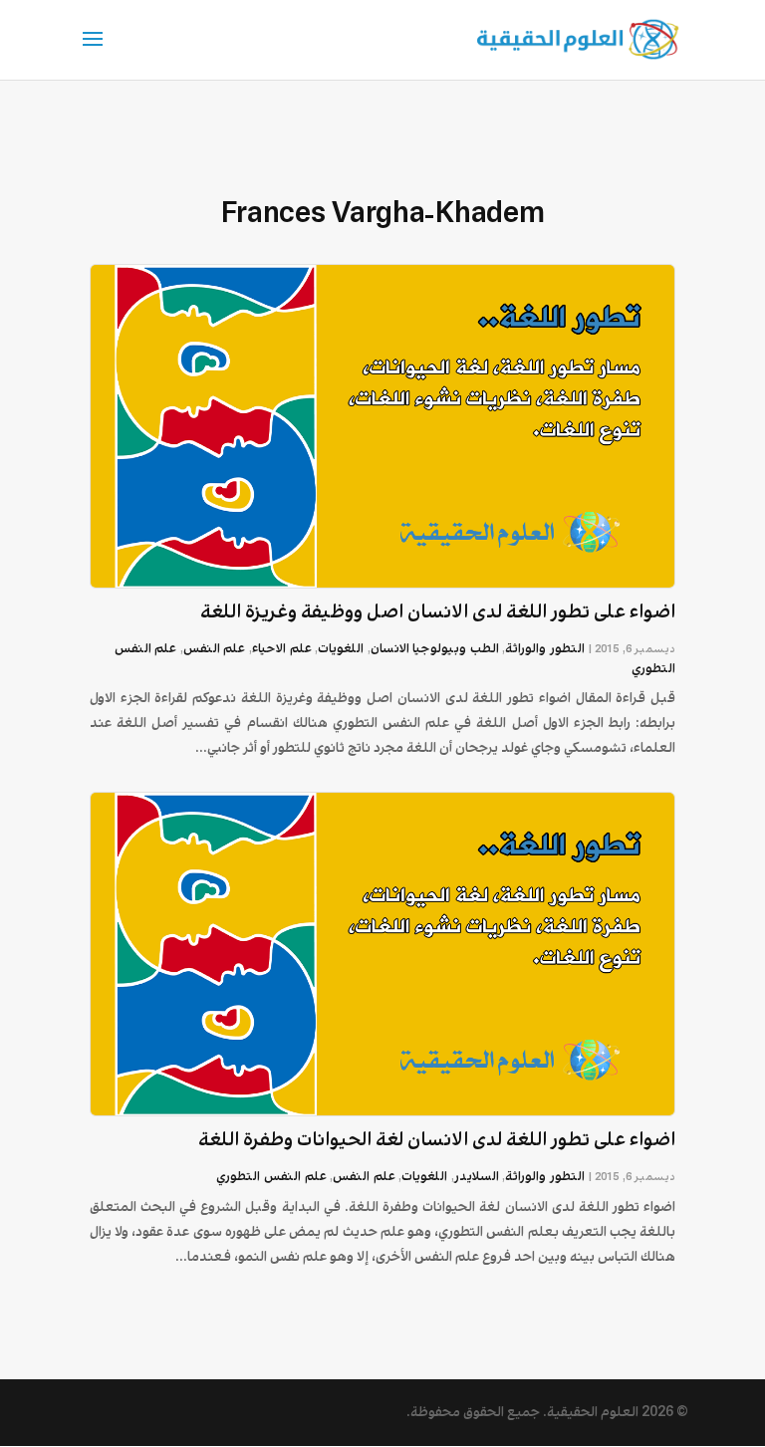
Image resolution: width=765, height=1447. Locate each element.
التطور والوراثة (545, 648)
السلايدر (476, 1176)
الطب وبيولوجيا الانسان (435, 648)
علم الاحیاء (282, 648)
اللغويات (341, 648)
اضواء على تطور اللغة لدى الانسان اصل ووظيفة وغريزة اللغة (437, 612)
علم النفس (214, 648)
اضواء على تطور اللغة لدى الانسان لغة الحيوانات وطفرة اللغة (436, 1140)
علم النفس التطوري (271, 1176)
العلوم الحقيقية (592, 1412)
